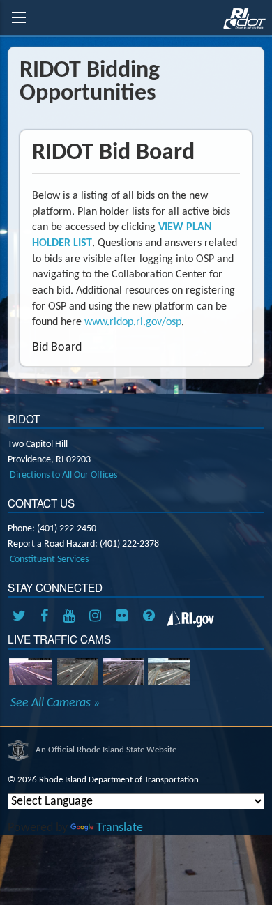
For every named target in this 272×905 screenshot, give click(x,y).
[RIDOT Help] (150, 617)
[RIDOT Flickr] (124, 617)
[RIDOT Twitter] (22, 617)
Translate (119, 828)
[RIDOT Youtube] (71, 617)
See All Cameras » (55, 703)
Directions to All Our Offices (63, 475)
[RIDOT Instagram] (97, 617)
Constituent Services (49, 559)
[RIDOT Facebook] (47, 617)
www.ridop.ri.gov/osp (132, 322)
